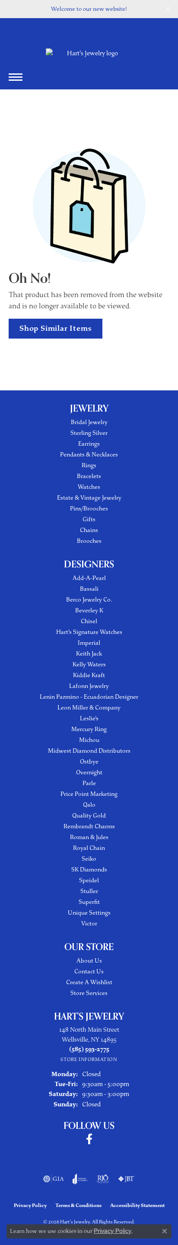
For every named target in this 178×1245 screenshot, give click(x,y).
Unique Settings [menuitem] (89, 912)
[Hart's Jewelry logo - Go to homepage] (89, 53)
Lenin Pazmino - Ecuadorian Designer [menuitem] (89, 696)
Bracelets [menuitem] (89, 476)
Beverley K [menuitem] (89, 610)
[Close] (167, 9)
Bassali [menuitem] (89, 588)
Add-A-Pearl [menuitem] (89, 578)
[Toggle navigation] (15, 77)
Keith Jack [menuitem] (89, 653)
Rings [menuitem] (89, 465)
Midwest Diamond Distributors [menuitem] (89, 750)
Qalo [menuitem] (89, 804)
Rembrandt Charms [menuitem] (89, 826)
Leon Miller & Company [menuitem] (89, 707)
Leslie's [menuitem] (89, 718)
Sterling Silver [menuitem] (89, 433)
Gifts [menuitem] (89, 519)
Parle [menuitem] (89, 783)
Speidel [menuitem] (89, 880)
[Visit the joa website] (80, 1178)
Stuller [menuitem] (89, 891)
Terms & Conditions (78, 1205)
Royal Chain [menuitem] (89, 848)
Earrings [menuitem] (89, 443)
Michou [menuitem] (89, 740)
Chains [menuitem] (89, 530)
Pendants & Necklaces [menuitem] (89, 454)
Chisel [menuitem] (89, 621)
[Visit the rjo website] (102, 1178)
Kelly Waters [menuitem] (89, 664)
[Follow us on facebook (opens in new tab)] (89, 1139)
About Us (89, 960)
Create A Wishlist (89, 982)
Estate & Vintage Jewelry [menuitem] (89, 497)
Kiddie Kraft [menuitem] (89, 675)
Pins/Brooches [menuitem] (89, 508)
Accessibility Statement (137, 1205)
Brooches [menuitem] (89, 541)
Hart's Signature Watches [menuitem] (89, 632)
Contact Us (89, 971)
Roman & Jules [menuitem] (89, 837)
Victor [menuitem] (89, 923)
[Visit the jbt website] (126, 1178)
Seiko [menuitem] (89, 858)
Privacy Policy (30, 1205)
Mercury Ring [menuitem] (89, 729)
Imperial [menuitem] (89, 642)
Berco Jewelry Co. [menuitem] (89, 599)
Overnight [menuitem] (89, 772)
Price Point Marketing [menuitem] (89, 794)
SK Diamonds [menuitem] (89, 869)
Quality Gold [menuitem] (89, 815)
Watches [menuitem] (89, 487)
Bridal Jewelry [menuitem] (89, 422)
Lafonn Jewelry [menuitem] (89, 686)
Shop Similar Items (55, 328)
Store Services (89, 993)
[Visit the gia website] (53, 1178)
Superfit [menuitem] (89, 902)
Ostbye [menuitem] (89, 761)
